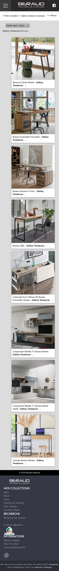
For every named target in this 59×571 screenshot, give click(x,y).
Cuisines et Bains (12, 510)
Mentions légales (12, 540)
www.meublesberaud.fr (14, 547)
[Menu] (5, 5)
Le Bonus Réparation (13, 525)
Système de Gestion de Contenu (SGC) (37, 564)
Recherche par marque (14, 518)
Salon (6, 492)
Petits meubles (11, 16)
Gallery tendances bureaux (33, 16)
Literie (6, 499)
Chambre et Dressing (14, 503)
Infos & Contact (11, 543)
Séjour (7, 495)
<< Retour (51, 15)
